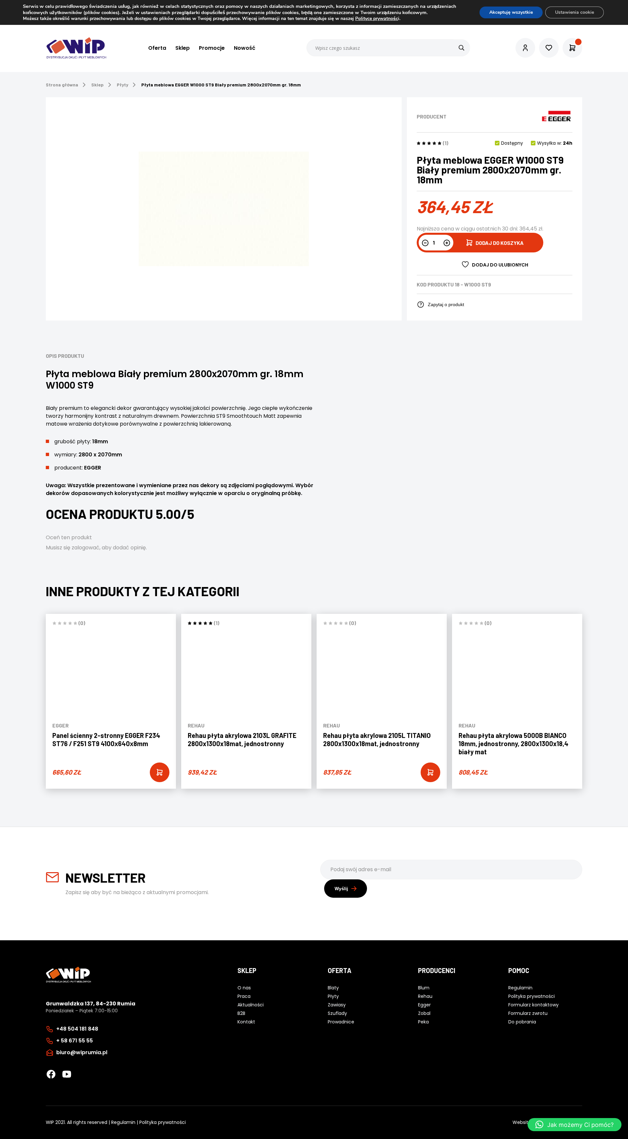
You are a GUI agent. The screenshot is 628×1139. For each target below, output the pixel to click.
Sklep (182, 48)
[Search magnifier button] (461, 48)
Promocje (212, 48)
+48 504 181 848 (77, 1029)
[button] (574, 1124)
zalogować (85, 547)
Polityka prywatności (162, 1122)
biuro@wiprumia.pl (81, 1052)
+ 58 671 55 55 (74, 1040)
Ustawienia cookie (574, 12)
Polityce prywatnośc (376, 18)
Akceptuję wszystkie (511, 12)
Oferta (157, 48)
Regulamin (123, 1122)
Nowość (244, 48)
